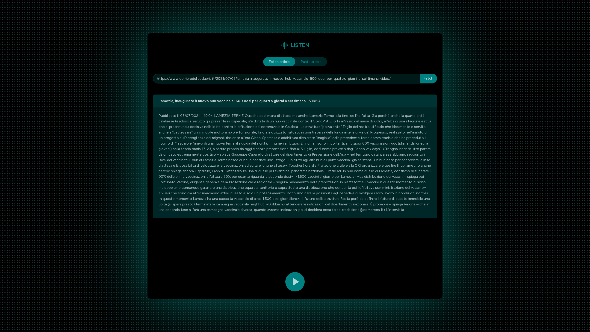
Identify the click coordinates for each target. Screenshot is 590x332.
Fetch (428, 78)
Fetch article (279, 61)
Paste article (311, 61)
